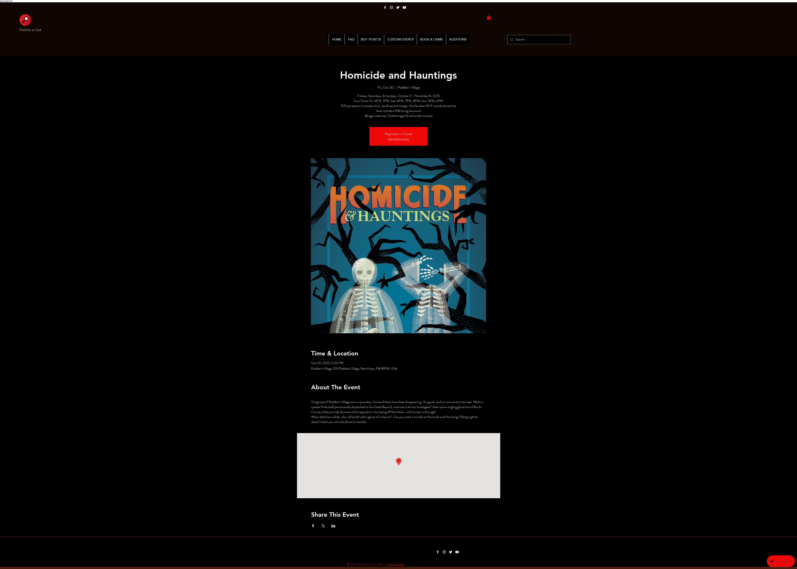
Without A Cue (30, 30)
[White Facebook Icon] (385, 7)
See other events (398, 138)
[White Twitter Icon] (398, 7)
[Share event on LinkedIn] (333, 525)
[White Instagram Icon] (391, 7)
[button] (489, 17)
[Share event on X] (323, 525)
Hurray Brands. (397, 564)
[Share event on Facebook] (313, 525)
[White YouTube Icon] (404, 7)
